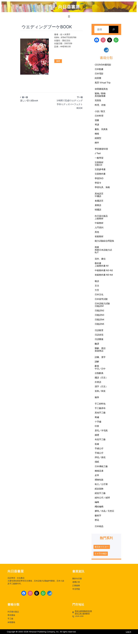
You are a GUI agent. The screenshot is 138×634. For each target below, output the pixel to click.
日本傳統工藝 (101, 466)
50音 (105, 148)
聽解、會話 (100, 348)
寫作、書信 (100, 258)
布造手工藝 (100, 439)
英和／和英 (100, 391)
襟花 (97, 520)
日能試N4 (99, 319)
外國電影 (107, 64)
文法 (97, 285)
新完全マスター (102, 547)
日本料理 (99, 115)
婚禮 (58, 61)
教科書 (98, 263)
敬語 (97, 281)
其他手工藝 (100, 412)
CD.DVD (99, 64)
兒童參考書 (100, 169)
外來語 (98, 382)
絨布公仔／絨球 (102, 497)
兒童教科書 (100, 173)
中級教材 (99, 223)
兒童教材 (99, 162)
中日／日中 (100, 368)
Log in (128, 631)
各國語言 (99, 200)
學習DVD (99, 178)
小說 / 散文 (100, 111)
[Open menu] (69, 16)
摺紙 (97, 461)
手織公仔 (99, 452)
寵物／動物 (100, 93)
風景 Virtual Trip (103, 82)
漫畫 (97, 120)
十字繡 (98, 421)
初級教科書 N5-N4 (104, 274)
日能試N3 (99, 315)
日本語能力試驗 (102, 303)
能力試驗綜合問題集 (104, 240)
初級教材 (99, 236)
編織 (97, 502)
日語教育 (99, 330)
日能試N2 (99, 310)
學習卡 (98, 182)
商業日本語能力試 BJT (103, 251)
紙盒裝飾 (99, 488)
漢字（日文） (101, 386)
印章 (97, 426)
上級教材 (99, 218)
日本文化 (99, 294)
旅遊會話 (99, 350)
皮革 (97, 475)
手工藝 (98, 408)
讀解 (97, 361)
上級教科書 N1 (101, 265)
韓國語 (98, 209)
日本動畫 (99, 69)
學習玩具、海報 (102, 187)
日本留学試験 (101, 299)
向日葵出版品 (101, 216)
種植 (97, 133)
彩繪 (97, 444)
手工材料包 (100, 403)
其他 (105, 89)
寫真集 (98, 100)
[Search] (113, 29)
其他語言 (99, 193)
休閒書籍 (99, 89)
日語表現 (99, 334)
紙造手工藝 (100, 493)
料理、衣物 (100, 105)
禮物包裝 (99, 479)
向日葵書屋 (69, 6)
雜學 (97, 397)
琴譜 (97, 124)
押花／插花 (100, 457)
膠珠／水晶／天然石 (104, 511)
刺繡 (97, 417)
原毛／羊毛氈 (101, 430)
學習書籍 (99, 149)
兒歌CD (98, 165)
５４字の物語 (101, 553)
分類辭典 (99, 373)
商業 (97, 247)
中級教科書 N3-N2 (104, 270)
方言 (97, 290)
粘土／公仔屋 (101, 484)
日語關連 (99, 339)
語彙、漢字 (100, 357)
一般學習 (99, 158)
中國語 (98, 196)
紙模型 (98, 138)
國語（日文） (101, 377)
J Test (98, 153)
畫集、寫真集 (101, 129)
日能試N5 (99, 324)
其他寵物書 (100, 96)
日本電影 (99, 73)
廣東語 (98, 205)
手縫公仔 (99, 448)
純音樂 (98, 78)
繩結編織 (99, 506)
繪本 (97, 142)
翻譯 (97, 343)
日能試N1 (99, 306)
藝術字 (98, 515)
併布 (103, 408)
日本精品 (99, 526)
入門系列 (99, 227)
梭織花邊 (99, 470)
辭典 (97, 366)
